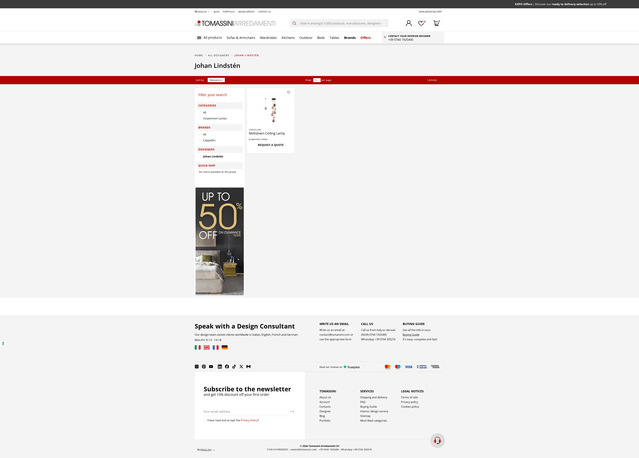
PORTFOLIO (229, 11)
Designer (325, 411)
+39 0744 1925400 (329, 449)
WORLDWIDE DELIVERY (430, 11)
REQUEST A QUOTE (271, 145)
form (348, 339)
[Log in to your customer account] (409, 23)
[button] (209, 38)
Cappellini (209, 140)
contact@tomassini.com (335, 334)
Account (325, 402)
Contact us (264, 11)
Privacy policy (409, 402)
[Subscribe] (292, 411)
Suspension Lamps (215, 118)
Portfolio (325, 420)
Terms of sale (409, 397)
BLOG (217, 11)
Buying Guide (411, 334)
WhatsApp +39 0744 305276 (356, 449)
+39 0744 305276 (385, 339)
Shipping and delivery (373, 397)
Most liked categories (373, 420)
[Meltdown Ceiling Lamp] (271, 111)
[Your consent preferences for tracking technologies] (3, 343)
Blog (322, 416)
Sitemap (365, 416)
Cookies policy (410, 406)
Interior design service (374, 411)
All (204, 112)
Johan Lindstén (213, 156)
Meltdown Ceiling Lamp (267, 133)
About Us (325, 397)
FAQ (362, 402)
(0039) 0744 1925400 (374, 334)
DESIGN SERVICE (246, 11)
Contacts (325, 406)
